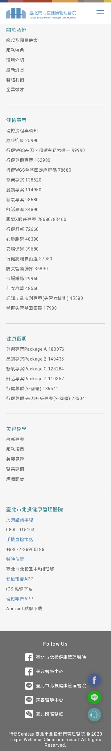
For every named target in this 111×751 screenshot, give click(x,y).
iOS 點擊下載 (19, 588)
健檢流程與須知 (22, 130)
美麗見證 (15, 459)
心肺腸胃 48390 (22, 239)
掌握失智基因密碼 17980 (31, 308)
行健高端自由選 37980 (29, 258)
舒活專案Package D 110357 (35, 378)
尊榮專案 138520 (24, 180)
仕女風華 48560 (22, 288)
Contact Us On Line (94, 697)
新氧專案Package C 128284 (35, 368)
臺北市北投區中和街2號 (30, 569)
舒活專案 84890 (22, 209)
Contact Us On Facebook (94, 680)
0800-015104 (20, 529)
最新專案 (15, 439)
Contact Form (94, 714)
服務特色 (15, 50)
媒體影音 (15, 478)
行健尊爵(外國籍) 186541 (32, 388)
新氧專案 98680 (22, 199)
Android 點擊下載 (24, 608)
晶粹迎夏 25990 (22, 140)
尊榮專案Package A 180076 (35, 349)
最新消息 (15, 69)
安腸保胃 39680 (22, 249)
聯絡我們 (15, 79)
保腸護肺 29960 (22, 278)
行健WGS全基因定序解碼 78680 (39, 170)
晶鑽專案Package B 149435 (35, 359)
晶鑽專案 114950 (24, 189)
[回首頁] (41, 13)
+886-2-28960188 (25, 549)
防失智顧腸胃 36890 (27, 268)
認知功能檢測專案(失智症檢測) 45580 (44, 298)
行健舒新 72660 (22, 229)
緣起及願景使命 (22, 40)
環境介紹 (15, 60)
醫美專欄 (15, 469)
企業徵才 (15, 89)
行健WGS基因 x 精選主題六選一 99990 (45, 150)
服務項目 (15, 449)
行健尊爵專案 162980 (28, 160)
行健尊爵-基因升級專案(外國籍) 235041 (47, 398)
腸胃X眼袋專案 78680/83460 (36, 219)
